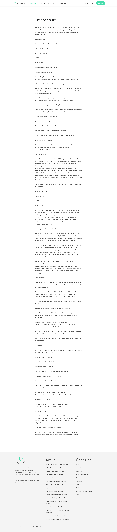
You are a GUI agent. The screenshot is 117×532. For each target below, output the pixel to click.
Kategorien (79, 478)
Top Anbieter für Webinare (53, 488)
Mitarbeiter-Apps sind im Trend (55, 507)
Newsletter (100, 3)
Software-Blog (32, 3)
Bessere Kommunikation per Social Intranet (58, 519)
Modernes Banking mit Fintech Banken (57, 498)
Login (92, 3)
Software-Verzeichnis (59, 3)
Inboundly (30, 526)
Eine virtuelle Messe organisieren (55, 491)
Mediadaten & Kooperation (84, 491)
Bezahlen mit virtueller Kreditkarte (56, 516)
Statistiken (79, 471)
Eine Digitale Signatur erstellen (55, 474)
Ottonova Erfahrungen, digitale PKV (56, 471)
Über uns (78, 484)
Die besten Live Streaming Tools (55, 484)
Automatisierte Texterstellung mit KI (56, 468)
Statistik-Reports (45, 3)
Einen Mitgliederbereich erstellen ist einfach (56, 502)
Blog (77, 464)
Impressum (47, 526)
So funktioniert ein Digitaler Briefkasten (57, 464)
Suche (86, 3)
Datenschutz (54, 526)
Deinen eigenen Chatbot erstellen (56, 481)
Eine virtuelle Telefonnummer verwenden (58, 478)
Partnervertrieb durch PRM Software (56, 494)
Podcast (78, 468)
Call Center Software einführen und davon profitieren (58, 511)
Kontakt (78, 488)
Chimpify (42, 526)
